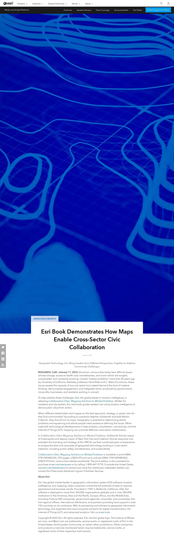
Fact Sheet (137, 10)
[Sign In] (168, 3)
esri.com (105, 512)
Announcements (121, 10)
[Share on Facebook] (3, 353)
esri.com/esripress (61, 464)
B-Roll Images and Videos (158, 10)
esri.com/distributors (54, 467)
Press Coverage (102, 10)
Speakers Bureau (84, 10)
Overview (68, 10)
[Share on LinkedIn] (3, 359)
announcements (44, 318)
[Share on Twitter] (3, 347)
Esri (77, 397)
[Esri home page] (8, 3)
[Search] (161, 3)
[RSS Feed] (3, 365)
